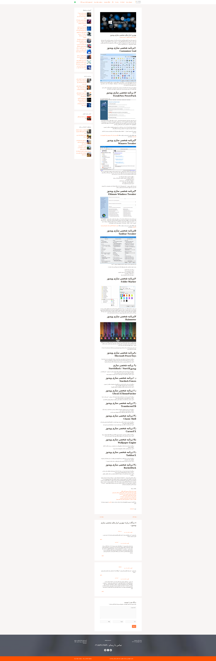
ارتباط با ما (122, 2)
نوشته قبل (135, 516)
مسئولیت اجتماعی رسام (87, 658)
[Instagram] (111, 650)
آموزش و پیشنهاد (130, 37)
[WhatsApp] (108, 650)
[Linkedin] (105, 650)
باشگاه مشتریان (107, 2)
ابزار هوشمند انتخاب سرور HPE (86, 2)
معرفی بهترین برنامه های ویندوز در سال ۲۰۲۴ (128, 496)
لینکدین (110, 502)
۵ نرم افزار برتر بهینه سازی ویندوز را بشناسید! (128, 498)
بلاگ (112, 2)
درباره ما (117, 2)
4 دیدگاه (134, 37)
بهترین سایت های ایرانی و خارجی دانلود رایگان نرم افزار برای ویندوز (124, 492)
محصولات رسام (129, 2)
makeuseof (132, 508)
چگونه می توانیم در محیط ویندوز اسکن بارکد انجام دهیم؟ (126, 499)
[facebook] (75, 2)
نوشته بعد (101, 516)
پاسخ (101, 539)
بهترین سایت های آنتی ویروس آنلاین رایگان (128, 491)
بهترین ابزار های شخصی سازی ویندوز (129, 495)
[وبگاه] (105, 621)
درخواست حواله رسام (98, 2)
